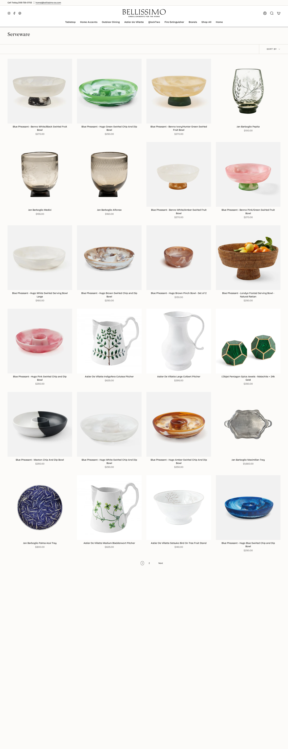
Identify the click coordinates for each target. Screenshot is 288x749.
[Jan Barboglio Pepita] (248, 91)
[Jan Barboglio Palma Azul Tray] (40, 507)
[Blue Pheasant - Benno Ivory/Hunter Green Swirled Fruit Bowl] (178, 91)
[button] (70, 22)
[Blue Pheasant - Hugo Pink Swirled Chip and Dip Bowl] (40, 341)
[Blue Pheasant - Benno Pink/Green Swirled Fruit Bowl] (248, 174)
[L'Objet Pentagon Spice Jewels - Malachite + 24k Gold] (248, 341)
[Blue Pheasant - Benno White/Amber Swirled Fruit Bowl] (178, 174)
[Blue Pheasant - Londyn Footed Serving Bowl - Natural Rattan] (248, 257)
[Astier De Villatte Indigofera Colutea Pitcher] (109, 341)
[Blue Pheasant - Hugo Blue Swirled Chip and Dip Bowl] (248, 507)
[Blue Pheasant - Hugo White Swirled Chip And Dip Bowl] (109, 424)
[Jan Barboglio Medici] (40, 174)
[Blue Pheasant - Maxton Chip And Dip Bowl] (40, 424)
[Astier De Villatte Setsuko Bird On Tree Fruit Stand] (178, 507)
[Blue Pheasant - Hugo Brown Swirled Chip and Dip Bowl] (109, 257)
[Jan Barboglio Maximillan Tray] (248, 424)
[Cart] (278, 13)
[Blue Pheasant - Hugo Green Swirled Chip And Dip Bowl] (109, 91)
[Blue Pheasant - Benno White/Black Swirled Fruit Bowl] (40, 91)
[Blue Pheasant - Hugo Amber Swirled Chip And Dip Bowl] (178, 424)
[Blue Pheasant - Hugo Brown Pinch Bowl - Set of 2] (178, 257)
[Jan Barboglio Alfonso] (109, 174)
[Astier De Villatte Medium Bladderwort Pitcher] (109, 507)
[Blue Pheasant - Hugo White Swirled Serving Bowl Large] (40, 257)
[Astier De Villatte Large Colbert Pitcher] (178, 341)
